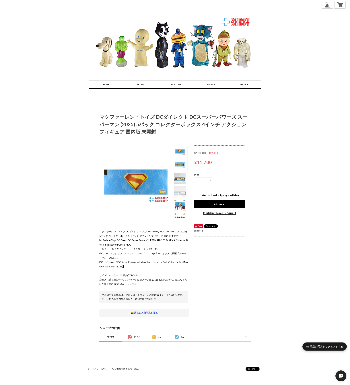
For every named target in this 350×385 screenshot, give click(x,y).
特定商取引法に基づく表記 (125, 369)
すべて (111, 336)
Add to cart (219, 204)
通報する (199, 230)
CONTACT (209, 84)
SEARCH (244, 84)
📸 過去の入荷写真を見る (144, 312)
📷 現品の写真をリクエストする (324, 346)
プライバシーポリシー (98, 369)
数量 (196, 175)
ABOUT (140, 84)
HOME (106, 84)
